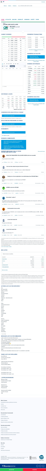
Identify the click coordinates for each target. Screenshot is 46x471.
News (2, 349)
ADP (2, 316)
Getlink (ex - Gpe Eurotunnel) (6, 297)
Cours (2, 19)
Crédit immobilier (4, 386)
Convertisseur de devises (6, 367)
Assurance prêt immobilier (6, 390)
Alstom (2, 307)
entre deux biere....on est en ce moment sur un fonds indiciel (12, 340)
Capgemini (3, 328)
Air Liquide (3, 325)
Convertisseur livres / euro (6, 372)
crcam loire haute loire (11, 229)
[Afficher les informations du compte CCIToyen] (3, 156)
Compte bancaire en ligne (6, 380)
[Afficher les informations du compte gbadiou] (3, 220)
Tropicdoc (5, 172)
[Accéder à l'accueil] (1, 5)
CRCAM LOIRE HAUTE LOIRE (10, 24)
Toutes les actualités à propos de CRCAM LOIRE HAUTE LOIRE (36, 61)
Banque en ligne (4, 379)
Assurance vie (4, 384)
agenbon (17, 193)
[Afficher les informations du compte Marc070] (3, 177)
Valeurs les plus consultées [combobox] (8, 253)
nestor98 (15, 225)
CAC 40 (3, 261)
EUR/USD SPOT (5, 265)
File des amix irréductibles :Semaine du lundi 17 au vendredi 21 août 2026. (15, 350)
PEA (2, 393)
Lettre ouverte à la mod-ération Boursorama (9, 337)
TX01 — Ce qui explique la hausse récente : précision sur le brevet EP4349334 (16, 339)
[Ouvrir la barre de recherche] (38, 2)
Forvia (2, 309)
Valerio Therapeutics (5, 320)
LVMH (2, 299)
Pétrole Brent (4, 259)
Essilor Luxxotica (4, 290)
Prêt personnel (4, 387)
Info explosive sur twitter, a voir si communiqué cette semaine (12, 345)
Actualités (8, 19)
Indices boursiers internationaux (7, 361)
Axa (2, 287)
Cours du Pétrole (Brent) (5, 364)
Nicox (2, 300)
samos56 (5, 215)
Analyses (14, 19)
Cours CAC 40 (4, 359)
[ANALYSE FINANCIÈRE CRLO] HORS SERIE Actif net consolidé (21, 155)
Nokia (2, 303)
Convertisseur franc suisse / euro (7, 374)
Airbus (2, 324)
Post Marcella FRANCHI (5, 342)
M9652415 (5, 204)
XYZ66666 (16, 183)
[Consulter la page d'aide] (40, 2)
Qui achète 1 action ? (11, 197)
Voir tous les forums (41, 151)
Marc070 (5, 183)
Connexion (43, 1)
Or (2, 263)
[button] (1, 2)
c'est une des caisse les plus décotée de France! (17, 166)
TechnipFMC (3, 313)
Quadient (3, 310)
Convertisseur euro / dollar (6, 369)
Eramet (2, 306)
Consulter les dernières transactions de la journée (36, 50)
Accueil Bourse (4, 356)
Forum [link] (37, 19)
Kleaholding (3, 331)
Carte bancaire (4, 382)
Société (32, 19)
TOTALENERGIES (5, 267)
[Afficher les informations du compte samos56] (3, 209)
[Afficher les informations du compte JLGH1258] (3, 188)
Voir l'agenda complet (5, 135)
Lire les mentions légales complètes (6, 246)
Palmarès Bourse (4, 363)
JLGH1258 (5, 193)
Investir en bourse (4, 391)
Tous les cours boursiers (5, 357)
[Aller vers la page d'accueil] (3, 1)
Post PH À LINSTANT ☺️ (6, 343)
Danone (2, 296)
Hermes (2, 318)
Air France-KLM (4, 289)
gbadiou (16, 215)
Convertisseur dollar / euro (6, 368)
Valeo (2, 314)
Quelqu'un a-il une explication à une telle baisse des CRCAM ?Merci (22, 176)
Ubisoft (2, 323)
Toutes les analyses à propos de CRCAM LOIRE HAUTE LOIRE (36, 104)
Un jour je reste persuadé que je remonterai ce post (11, 347)
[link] (9, 402)
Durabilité (20, 19)
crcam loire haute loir (12, 219)
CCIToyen (5, 162)
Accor (2, 327)
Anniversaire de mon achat (13, 208)
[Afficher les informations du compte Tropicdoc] (3, 167)
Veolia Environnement (5, 304)
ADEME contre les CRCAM (12, 187)
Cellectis (2, 295)
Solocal (2, 311)
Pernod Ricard (4, 321)
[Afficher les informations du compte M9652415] (3, 198)
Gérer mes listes (5, 270)
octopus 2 (3, 346)
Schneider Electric (4, 293)
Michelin (2, 292)
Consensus (27, 19)
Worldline (3, 330)
